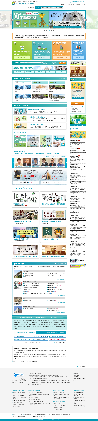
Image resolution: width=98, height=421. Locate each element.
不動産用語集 (27, 289)
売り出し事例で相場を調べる (36, 401)
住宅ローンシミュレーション (55, 275)
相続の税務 (52, 300)
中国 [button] (51, 7)
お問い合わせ (71, 4)
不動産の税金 (52, 287)
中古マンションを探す (18, 361)
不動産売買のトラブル (54, 285)
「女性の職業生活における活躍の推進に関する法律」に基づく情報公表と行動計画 (49, 380)
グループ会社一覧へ (60, 342)
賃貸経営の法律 (53, 308)
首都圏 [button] (38, 7)
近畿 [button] (47, 7)
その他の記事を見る (60, 279)
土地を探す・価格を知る (31, 361)
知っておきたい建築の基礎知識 (31, 285)
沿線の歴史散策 (58, 407)
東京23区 (18, 71)
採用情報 (78, 4)
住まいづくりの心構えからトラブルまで (35, 293)
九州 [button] (56, 7)
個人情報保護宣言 (28, 414)
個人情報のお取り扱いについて (42, 414)
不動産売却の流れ (28, 273)
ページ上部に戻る (81, 366)
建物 (26, 291)
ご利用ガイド (62, 4)
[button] (19, 375)
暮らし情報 (57, 403)
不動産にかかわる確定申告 (30, 287)
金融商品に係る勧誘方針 (35, 373)
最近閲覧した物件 (76, 111)
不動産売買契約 (53, 283)
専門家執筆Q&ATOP (78, 392)
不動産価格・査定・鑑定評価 (56, 289)
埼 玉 (50, 71)
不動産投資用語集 (28, 308)
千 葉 (60, 71)
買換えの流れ (27, 277)
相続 (75, 404)
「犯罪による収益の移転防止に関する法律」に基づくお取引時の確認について (48, 376)
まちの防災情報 (58, 409)
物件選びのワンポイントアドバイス (56, 273)
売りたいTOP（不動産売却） (36, 392)
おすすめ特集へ (62, 78)
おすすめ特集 (16, 406)
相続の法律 (28, 300)
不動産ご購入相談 (17, 402)
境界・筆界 (52, 291)
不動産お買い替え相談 (18, 404)
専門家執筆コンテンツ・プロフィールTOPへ (55, 156)
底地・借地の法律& (53, 310)
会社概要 (83, 4)
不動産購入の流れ (28, 275)
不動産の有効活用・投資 (80, 405)
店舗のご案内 (77, 375)
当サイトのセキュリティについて (21, 416)
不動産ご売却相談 (33, 397)
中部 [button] (43, 7)
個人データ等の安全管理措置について (61, 414)
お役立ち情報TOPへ (61, 263)
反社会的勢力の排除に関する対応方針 (38, 378)
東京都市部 (29, 71)
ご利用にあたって (17, 414)
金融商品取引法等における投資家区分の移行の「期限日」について (45, 375)
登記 (50, 293)
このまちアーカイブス (59, 405)
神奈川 (40, 71)
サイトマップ (43, 416)
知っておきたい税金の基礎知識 (31, 283)
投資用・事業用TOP (59, 392)
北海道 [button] (60, 7)
